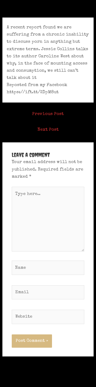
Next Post (48, 129)
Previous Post (48, 114)
